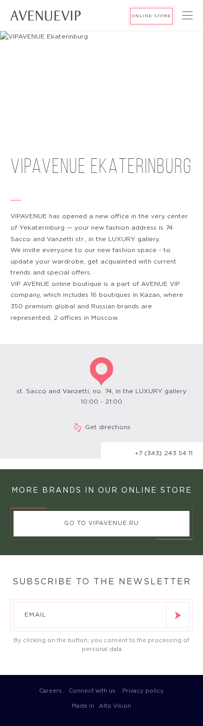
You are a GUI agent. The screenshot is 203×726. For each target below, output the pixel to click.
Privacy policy (143, 691)
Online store (151, 16)
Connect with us (92, 691)
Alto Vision (114, 706)
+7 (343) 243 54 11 (164, 453)
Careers (50, 691)
